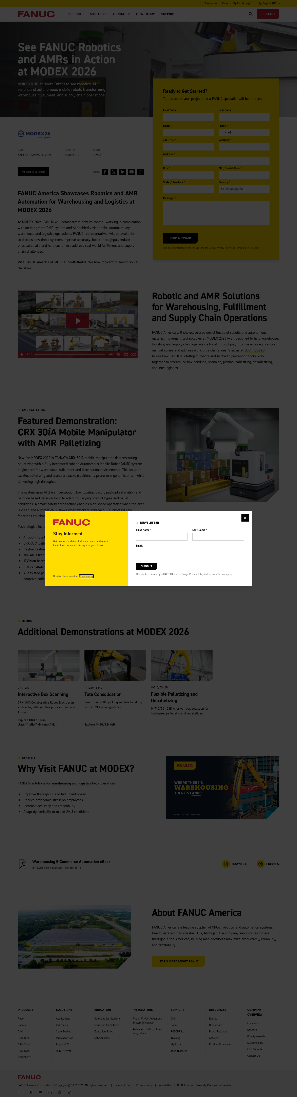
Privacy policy (86, 576)
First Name (144, 530)
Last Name (199, 530)
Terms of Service (217, 574)
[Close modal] (245, 518)
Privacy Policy (196, 574)
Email (140, 546)
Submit (146, 566)
